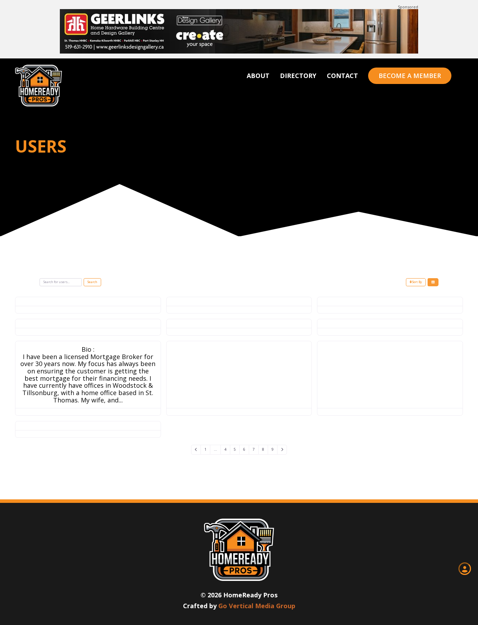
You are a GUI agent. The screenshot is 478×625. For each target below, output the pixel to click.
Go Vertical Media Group (256, 606)
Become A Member (410, 75)
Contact (342, 75)
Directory (298, 75)
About (258, 75)
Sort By (417, 282)
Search (92, 282)
